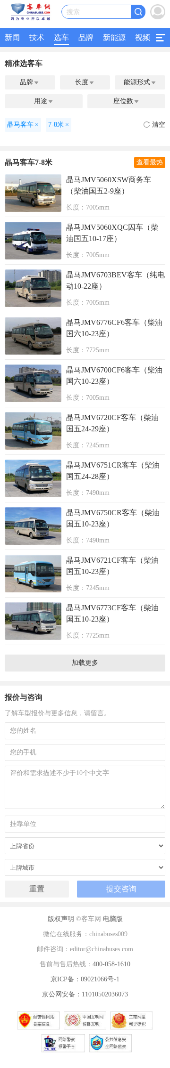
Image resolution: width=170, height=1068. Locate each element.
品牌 (86, 37)
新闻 (12, 37)
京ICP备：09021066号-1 (85, 979)
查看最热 (149, 162)
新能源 (114, 37)
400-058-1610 (111, 964)
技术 (36, 37)
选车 (61, 37)
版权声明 (61, 918)
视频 (142, 37)
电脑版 (113, 918)
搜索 (73, 12)
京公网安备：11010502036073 (85, 994)
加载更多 (85, 662)
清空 (158, 124)
